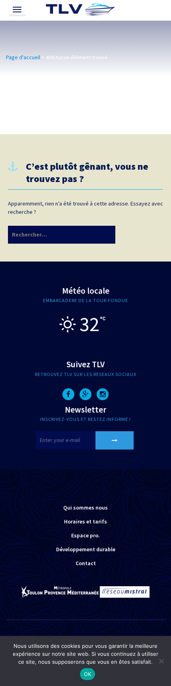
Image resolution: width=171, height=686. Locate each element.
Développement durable (85, 549)
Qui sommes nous (85, 507)
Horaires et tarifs (85, 521)
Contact (86, 563)
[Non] (161, 661)
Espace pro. (85, 535)
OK (87, 674)
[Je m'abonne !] (114, 440)
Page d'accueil (23, 57)
